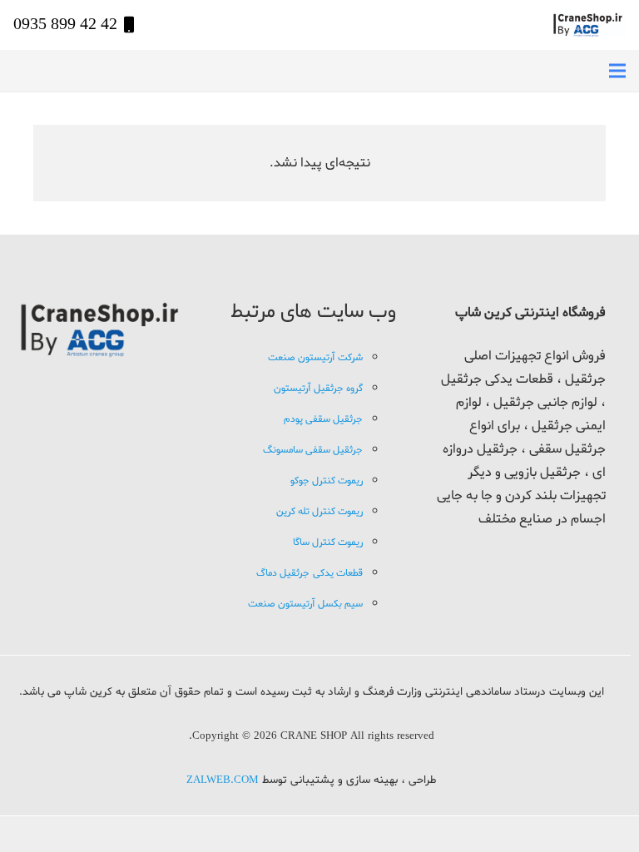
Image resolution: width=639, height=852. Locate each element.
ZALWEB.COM (222, 780)
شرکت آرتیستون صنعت (315, 357)
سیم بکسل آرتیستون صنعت (305, 604)
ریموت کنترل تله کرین (319, 511)
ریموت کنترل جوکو (326, 480)
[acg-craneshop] (589, 24)
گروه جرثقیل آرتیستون (318, 388)
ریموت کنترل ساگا (328, 542)
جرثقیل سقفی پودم (323, 419)
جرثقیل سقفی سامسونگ (313, 450)
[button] (617, 71)
